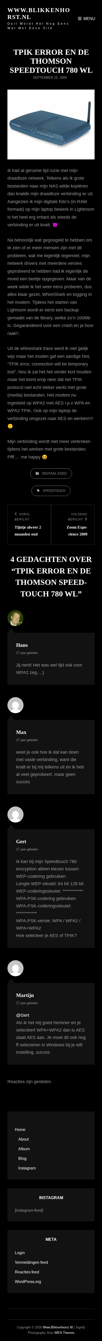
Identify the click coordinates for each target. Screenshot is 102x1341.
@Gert (22, 1015)
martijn (25, 995)
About (23, 1139)
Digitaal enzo (54, 473)
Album (24, 1149)
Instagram (27, 1168)
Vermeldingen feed (31, 1262)
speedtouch (54, 491)
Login (20, 1253)
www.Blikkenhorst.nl (58, 1327)
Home (20, 1130)
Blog (22, 1158)
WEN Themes (64, 1333)
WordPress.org (28, 1282)
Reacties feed (27, 1272)
